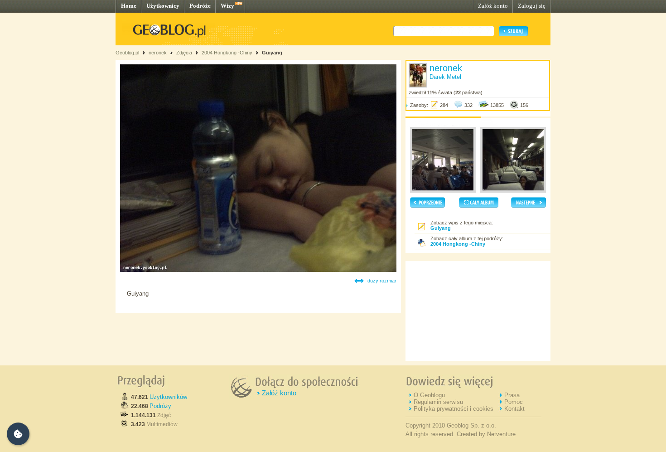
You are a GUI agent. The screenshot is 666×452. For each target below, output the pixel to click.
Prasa (512, 395)
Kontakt (514, 408)
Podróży (160, 406)
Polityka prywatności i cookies (453, 408)
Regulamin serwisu (438, 402)
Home (128, 5)
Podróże (200, 5)
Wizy (227, 5)
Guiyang (272, 52)
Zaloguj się (531, 5)
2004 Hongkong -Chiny (228, 52)
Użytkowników (168, 397)
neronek (158, 52)
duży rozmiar (381, 280)
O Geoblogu (429, 395)
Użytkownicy (162, 5)
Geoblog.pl (127, 52)
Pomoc (513, 402)
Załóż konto (493, 5)
